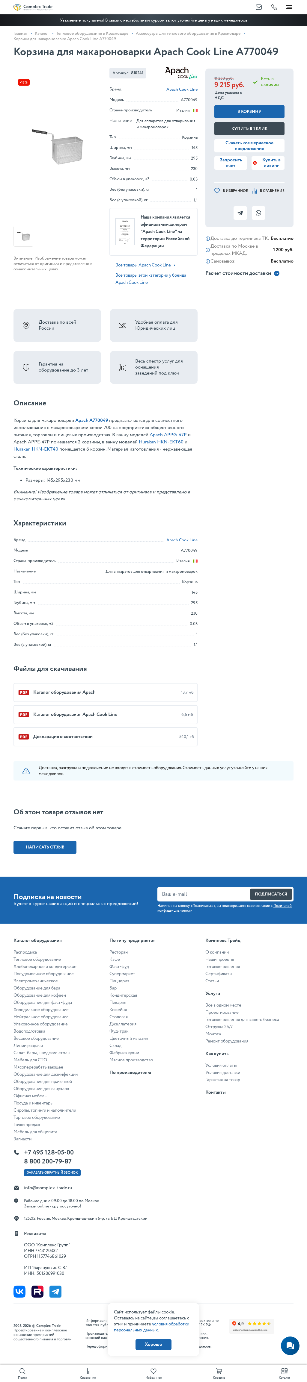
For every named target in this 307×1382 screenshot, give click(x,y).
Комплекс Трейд (222, 940)
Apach (157, 434)
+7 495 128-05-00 (49, 1152)
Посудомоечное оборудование (43, 974)
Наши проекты (219, 959)
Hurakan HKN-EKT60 (161, 442)
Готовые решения (222, 966)
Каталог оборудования (37, 940)
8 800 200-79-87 (48, 1161)
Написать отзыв (45, 847)
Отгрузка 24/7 (219, 1027)
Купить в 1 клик (249, 129)
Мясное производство (131, 1060)
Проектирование (222, 1012)
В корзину (249, 112)
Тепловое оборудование (37, 959)
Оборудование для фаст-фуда (42, 1002)
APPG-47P (175, 434)
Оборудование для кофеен (39, 995)
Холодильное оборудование (41, 1010)
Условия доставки (222, 1072)
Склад (115, 1045)
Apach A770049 (91, 420)
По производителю (130, 1072)
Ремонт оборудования (226, 1041)
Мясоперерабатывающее (38, 1067)
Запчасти (22, 1139)
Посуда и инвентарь (32, 1103)
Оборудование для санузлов (41, 1089)
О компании (217, 952)
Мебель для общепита (35, 1132)
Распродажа (25, 952)
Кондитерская (123, 995)
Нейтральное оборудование (41, 1017)
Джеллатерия (122, 1024)
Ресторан (118, 952)
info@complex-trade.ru (48, 1187)
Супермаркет (122, 974)
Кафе (114, 959)
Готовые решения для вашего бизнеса (242, 1019)
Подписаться (271, 894)
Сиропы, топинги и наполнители (44, 1110)
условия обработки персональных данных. (151, 1327)
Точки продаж (26, 1125)
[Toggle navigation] (289, 6)
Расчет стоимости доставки (238, 273)
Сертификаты (218, 974)
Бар (113, 988)
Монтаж (213, 1034)
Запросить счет (231, 163)
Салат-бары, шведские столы (41, 1053)
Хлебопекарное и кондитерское (44, 966)
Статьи (212, 981)
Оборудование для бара (36, 988)
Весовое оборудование (36, 1038)
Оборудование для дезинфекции (45, 1074)
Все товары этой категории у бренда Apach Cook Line (150, 279)
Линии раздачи (28, 1045)
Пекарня (117, 1002)
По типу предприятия (132, 940)
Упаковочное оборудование (40, 1024)
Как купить (216, 1053)
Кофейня (118, 1010)
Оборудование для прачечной (42, 1081)
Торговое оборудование (36, 1117)
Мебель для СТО (30, 1060)
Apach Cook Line (182, 90)
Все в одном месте (223, 1005)
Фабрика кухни (124, 1053)
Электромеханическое (35, 981)
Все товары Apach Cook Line (143, 265)
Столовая (118, 1017)
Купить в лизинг (271, 163)
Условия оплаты (221, 1065)
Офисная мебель (29, 1096)
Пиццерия (119, 981)
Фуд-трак (118, 1031)
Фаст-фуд (119, 966)
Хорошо (153, 1344)
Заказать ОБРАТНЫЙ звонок (52, 1172)
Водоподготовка (29, 1031)
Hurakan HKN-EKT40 (35, 449)
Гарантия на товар (222, 1080)
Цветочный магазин (128, 1038)
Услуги (212, 993)
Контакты (215, 1092)
